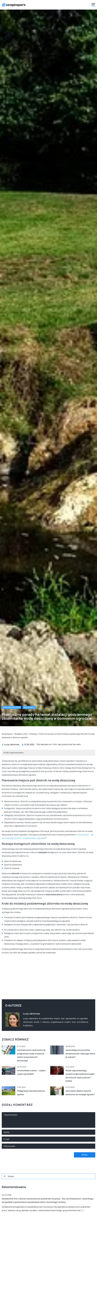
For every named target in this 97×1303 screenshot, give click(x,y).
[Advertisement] (48, 976)
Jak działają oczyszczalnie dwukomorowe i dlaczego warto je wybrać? (80, 1053)
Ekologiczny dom (11, 707)
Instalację (29, 707)
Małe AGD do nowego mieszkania (17, 1260)
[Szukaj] (4, 1176)
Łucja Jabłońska (11, 744)
